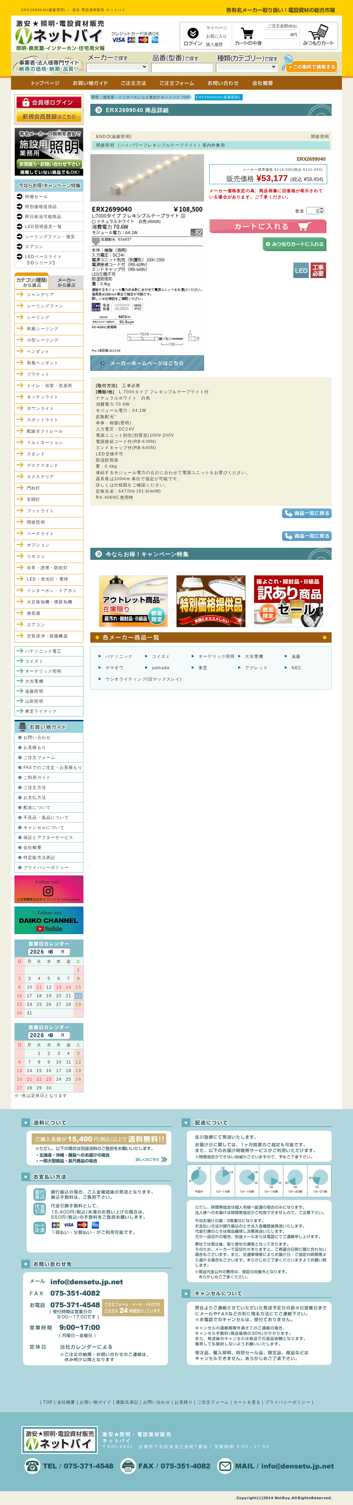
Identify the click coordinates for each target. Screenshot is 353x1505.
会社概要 (32, 847)
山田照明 (34, 701)
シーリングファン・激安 (50, 236)
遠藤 (296, 656)
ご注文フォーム (39, 757)
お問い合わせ (37, 737)
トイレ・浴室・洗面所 (49, 385)
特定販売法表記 (39, 857)
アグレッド (256, 667)
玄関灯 (34, 499)
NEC (297, 667)
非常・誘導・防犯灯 (47, 567)
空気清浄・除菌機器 (47, 636)
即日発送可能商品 (43, 216)
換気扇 (34, 613)
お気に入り (216, 36)
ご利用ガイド (37, 777)
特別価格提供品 (41, 206)
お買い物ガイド (95, 1402)
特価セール (36, 196)
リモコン (36, 556)
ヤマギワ (114, 667)
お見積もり (34, 747)
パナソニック (119, 656)
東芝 (203, 667)
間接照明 (36, 522)
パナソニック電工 (43, 651)
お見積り (183, 1402)
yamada (161, 667)
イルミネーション (45, 442)
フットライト (40, 510)
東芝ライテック (41, 711)
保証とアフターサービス (48, 837)
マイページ (216, 28)
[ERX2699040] (147, 349)
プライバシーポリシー (46, 867)
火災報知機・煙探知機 (49, 602)
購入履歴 (214, 44)
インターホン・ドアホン (52, 590)
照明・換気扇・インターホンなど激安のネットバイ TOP (140, 97)
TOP (48, 1402)
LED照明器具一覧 (43, 226)
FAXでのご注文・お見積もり (52, 767)
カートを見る (247, 1402)
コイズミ (161, 656)
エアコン (34, 246)
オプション (38, 545)
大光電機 (254, 656)
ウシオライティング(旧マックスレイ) (143, 679)
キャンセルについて (43, 827)
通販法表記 (127, 1402)
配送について (37, 807)
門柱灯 (34, 488)
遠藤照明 (34, 691)
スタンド (36, 454)
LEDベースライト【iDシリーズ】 (43, 259)
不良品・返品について (46, 817)
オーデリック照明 (217, 656)
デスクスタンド (43, 465)
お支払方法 (34, 797)
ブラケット (38, 374)
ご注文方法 (34, 787)
